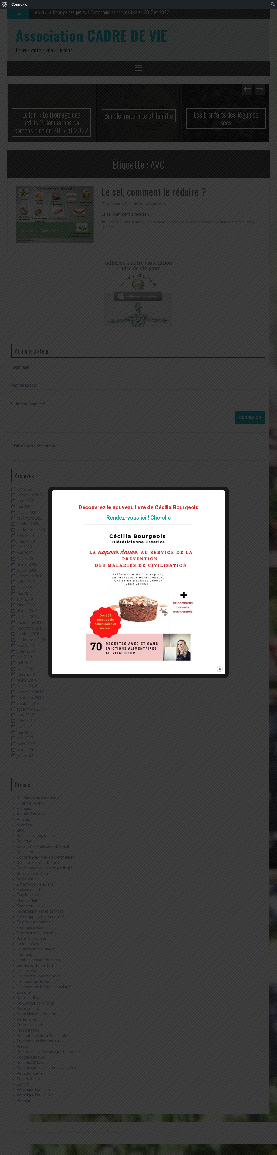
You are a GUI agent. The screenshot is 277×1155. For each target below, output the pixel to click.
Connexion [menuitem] (20, 4)
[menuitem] (4, 4)
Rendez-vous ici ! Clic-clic (138, 517)
